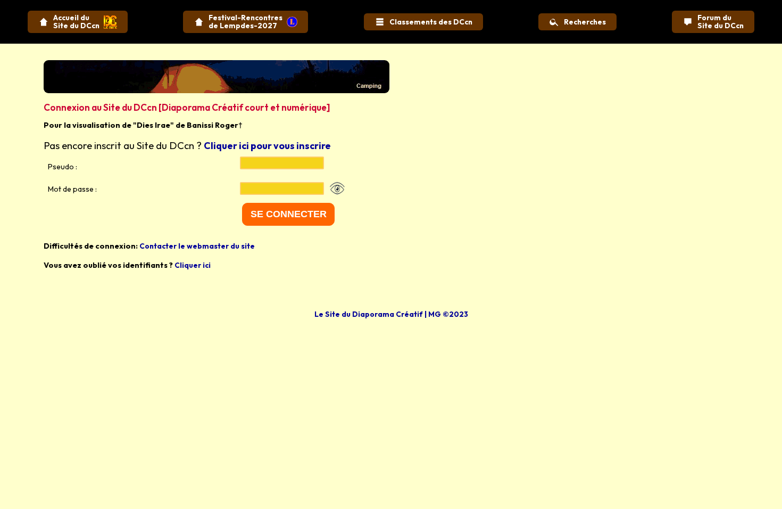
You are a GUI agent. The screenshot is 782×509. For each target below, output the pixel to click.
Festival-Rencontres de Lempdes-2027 (245, 21)
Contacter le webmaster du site (197, 246)
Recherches (585, 22)
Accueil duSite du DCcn (76, 21)
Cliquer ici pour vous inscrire (267, 145)
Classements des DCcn (430, 22)
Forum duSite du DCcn (720, 21)
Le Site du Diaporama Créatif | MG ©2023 (391, 314)
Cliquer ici (192, 265)
